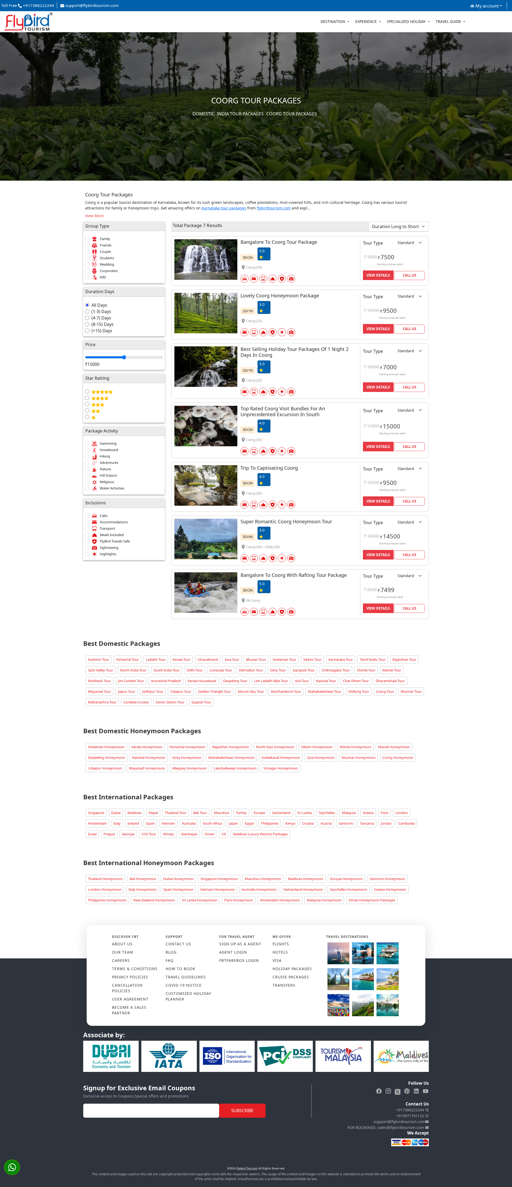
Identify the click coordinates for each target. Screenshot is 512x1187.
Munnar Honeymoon (358, 757)
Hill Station (108, 475)
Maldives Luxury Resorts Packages (260, 834)
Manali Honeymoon (394, 746)
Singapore (96, 812)
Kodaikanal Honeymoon (281, 757)
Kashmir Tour (98, 659)
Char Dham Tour (356, 680)
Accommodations (114, 522)
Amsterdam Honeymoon (280, 900)
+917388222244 (410, 1109)
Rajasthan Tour (404, 659)
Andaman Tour (284, 659)
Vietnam (168, 823)
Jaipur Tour (126, 691)
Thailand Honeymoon (105, 878)
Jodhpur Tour (152, 691)
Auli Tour (302, 680)
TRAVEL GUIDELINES (186, 976)
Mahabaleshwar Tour (324, 691)
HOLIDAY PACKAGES (292, 968)
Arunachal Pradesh (166, 680)
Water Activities (112, 488)
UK (223, 834)
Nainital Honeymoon (148, 757)
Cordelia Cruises (136, 702)
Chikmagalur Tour (336, 670)
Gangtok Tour (304, 670)
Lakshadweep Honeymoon (235, 768)
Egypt (249, 823)
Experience (366, 21)
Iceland (133, 823)
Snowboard (109, 449)
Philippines (269, 823)
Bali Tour (200, 812)
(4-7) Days (101, 318)
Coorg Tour (385, 691)
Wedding (107, 264)
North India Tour (133, 670)
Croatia (308, 823)
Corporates (109, 270)
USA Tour (148, 834)
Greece (368, 812)
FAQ (170, 960)
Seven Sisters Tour (170, 702)
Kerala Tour (181, 659)
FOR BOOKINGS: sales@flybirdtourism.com (386, 1127)
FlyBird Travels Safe (115, 541)
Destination (333, 21)
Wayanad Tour (99, 691)
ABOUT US (122, 943)
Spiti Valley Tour (100, 670)
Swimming (108, 443)
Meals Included (112, 534)
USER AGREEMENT (130, 999)
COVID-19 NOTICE (184, 985)
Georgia (128, 834)
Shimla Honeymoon (355, 746)
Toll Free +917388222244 (27, 5)
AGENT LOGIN (233, 952)
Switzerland (281, 812)
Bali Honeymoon (143, 878)
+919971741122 (410, 1115)
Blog (171, 952)
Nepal (153, 812)
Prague (109, 834)
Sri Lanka (304, 812)
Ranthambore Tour (286, 691)
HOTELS (280, 952)
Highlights (108, 554)
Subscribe (242, 1110)
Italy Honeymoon (143, 889)
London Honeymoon (105, 889)
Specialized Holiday (406, 21)
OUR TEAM (122, 952)
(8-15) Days (102, 324)
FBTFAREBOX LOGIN (239, 960)
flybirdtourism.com (274, 207)
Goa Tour (232, 659)
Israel (92, 834)
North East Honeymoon (275, 746)
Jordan (386, 823)
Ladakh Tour (156, 659)
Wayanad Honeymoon (147, 768)
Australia (189, 823)
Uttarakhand (207, 659)
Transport (107, 528)
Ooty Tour (278, 670)
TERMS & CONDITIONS (135, 968)
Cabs (103, 515)
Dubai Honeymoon (178, 878)
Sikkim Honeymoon (317, 746)
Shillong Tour (358, 691)
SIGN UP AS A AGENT (240, 943)
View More (94, 215)
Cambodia (406, 823)
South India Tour (166, 670)
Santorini (346, 823)
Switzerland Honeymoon (303, 889)
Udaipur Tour (180, 691)
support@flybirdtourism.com (91, 5)
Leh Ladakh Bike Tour (271, 680)
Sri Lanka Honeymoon (199, 900)
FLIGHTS (281, 943)
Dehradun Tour (251, 670)
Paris (384, 812)
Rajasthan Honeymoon (230, 746)
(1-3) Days (101, 311)
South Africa (212, 823)
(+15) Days (101, 331)
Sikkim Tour (312, 659)
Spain (150, 823)
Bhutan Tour (256, 659)
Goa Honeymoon (321, 757)
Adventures (109, 462)
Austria (326, 823)
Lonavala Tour (221, 670)
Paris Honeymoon (238, 900)
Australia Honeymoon (259, 889)
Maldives (134, 812)
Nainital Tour (326, 680)
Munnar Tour (411, 691)
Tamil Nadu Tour (373, 659)
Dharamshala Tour (390, 680)
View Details (378, 275)
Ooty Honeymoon (186, 757)
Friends (105, 245)
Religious (107, 481)
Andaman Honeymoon (106, 746)
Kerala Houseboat (202, 680)
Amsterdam (97, 823)
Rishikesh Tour (99, 680)
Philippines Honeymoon (107, 900)
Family (105, 238)
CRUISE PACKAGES (291, 976)
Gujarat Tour (201, 702)
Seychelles (327, 812)
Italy (117, 823)
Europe (259, 812)
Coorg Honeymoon (397, 757)
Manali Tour (391, 670)
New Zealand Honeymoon (154, 900)
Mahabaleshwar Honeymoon (231, 757)
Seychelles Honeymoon (348, 889)
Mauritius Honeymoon (263, 878)
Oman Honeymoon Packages (372, 900)
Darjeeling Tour (235, 680)
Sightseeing (109, 547)
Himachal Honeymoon (187, 746)
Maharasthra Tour (102, 702)
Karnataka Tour (341, 659)
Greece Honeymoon (390, 889)
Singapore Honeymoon (219, 878)
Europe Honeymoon (346, 878)
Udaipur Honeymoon (105, 768)
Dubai (116, 812)
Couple (105, 251)
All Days (99, 305)
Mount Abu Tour (251, 691)
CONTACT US (178, 943)
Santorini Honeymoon (387, 878)
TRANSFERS (284, 985)
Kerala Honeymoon (146, 746)
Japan (233, 823)
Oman (209, 834)
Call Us (409, 275)
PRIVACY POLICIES (130, 976)
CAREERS (121, 960)
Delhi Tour (195, 670)
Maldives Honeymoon (305, 878)
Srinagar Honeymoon (280, 768)
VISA (277, 960)
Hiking (105, 456)
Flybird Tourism (247, 1168)
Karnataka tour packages (224, 207)
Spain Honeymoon (178, 889)
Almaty (168, 834)
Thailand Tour (175, 812)
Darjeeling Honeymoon (106, 757)
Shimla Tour (366, 670)
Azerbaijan (189, 834)
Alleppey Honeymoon (189, 768)
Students (107, 258)
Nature (105, 469)
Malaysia (349, 812)
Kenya (290, 823)
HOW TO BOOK (180, 968)
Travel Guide (448, 21)
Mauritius (221, 812)
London (401, 812)
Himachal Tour (127, 659)
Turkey (241, 812)
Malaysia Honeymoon (324, 900)
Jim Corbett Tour (131, 680)
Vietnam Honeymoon (217, 889)
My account (486, 6)
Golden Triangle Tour (214, 691)
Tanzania (367, 823)
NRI (103, 277)
